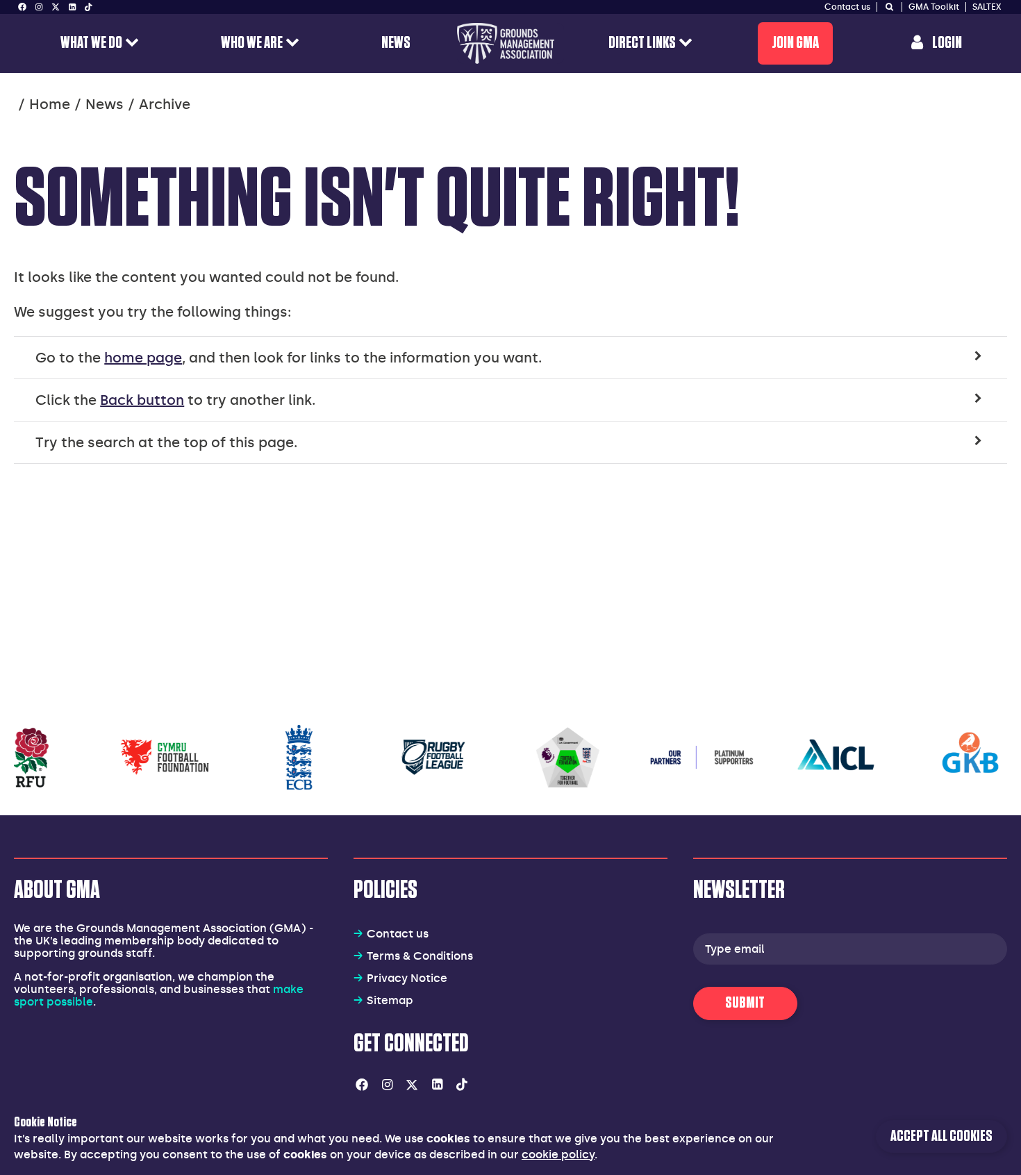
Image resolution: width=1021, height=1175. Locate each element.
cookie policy (558, 1154)
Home (49, 104)
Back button (142, 400)
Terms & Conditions (420, 955)
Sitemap (390, 1000)
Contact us (398, 933)
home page (143, 357)
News (104, 104)
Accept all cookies (941, 1136)
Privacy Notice (407, 978)
